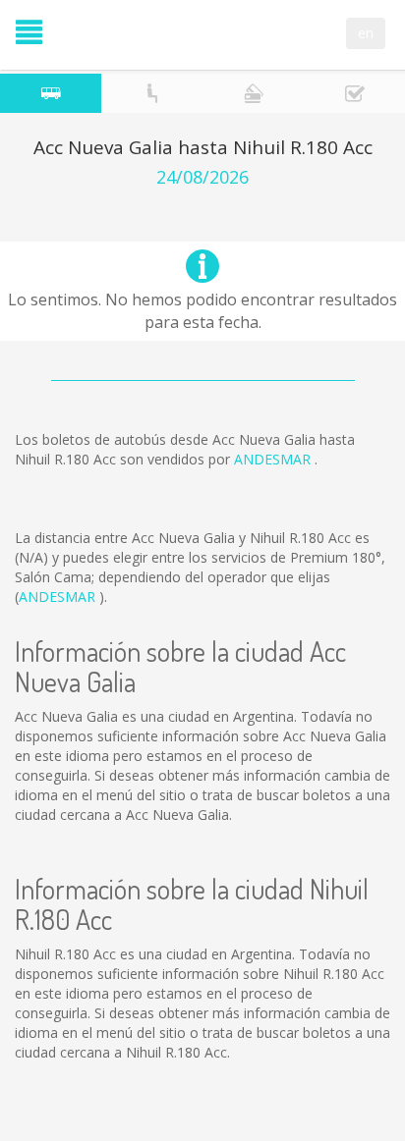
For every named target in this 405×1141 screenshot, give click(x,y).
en (366, 33)
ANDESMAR (274, 459)
